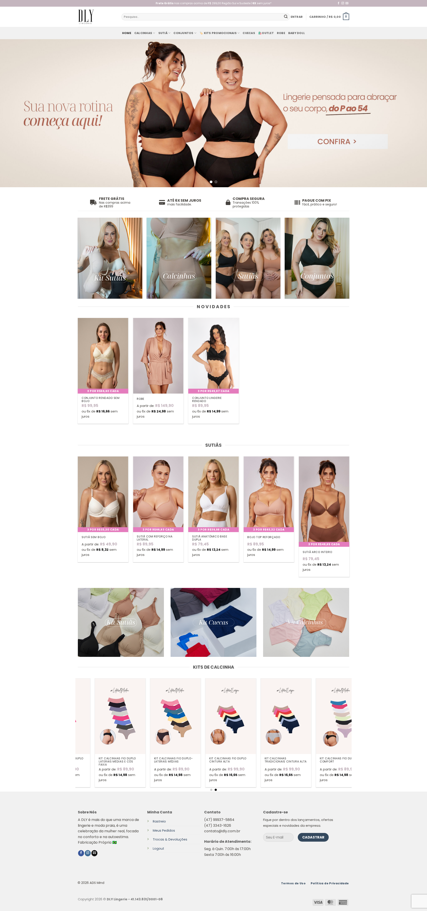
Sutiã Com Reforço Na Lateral (154, 538)
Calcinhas (143, 33)
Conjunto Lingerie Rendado (207, 399)
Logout (158, 848)
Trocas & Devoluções (170, 839)
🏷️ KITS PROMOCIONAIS (218, 33)
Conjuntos (183, 33)
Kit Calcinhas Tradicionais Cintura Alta (206, 760)
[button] (297, 17)
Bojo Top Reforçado (263, 537)
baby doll (296, 33)
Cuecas (249, 33)
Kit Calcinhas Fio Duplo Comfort (259, 760)
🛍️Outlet (266, 33)
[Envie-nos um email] (347, 3)
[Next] (413, 113)
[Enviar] (286, 17)
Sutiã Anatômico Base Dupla (209, 538)
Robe (281, 33)
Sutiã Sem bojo (94, 537)
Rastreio (159, 821)
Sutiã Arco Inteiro (317, 552)
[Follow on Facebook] (338, 3)
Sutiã (162, 33)
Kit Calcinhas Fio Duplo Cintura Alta (148, 760)
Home (126, 33)
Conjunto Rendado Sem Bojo (101, 399)
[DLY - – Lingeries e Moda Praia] (96, 17)
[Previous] (14, 113)
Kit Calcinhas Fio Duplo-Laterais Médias (94, 760)
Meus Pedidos (164, 830)
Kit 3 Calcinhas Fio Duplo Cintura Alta (316, 760)
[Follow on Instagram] (342, 3)
